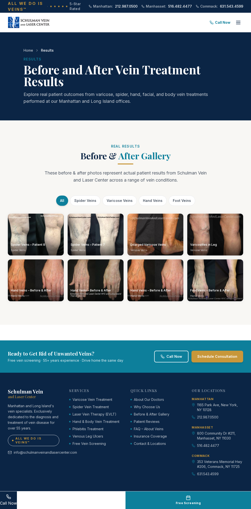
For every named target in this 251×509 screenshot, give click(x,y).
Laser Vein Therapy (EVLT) (94, 414)
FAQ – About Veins (148, 429)
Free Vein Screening (89, 443)
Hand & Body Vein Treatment (96, 421)
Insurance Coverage (150, 436)
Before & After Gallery (151, 414)
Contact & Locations (150, 443)
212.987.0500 (115, 6)
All (62, 200)
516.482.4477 (169, 6)
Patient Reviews (147, 421)
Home (28, 50)
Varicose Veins (120, 200)
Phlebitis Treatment (88, 429)
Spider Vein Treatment (91, 407)
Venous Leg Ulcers (88, 436)
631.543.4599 (221, 6)
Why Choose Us (147, 407)
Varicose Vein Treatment (92, 399)
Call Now (222, 22)
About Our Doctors (149, 399)
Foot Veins (182, 200)
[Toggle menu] (238, 22)
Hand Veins (153, 200)
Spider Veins (85, 200)
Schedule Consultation (217, 356)
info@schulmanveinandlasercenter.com (36, 452)
